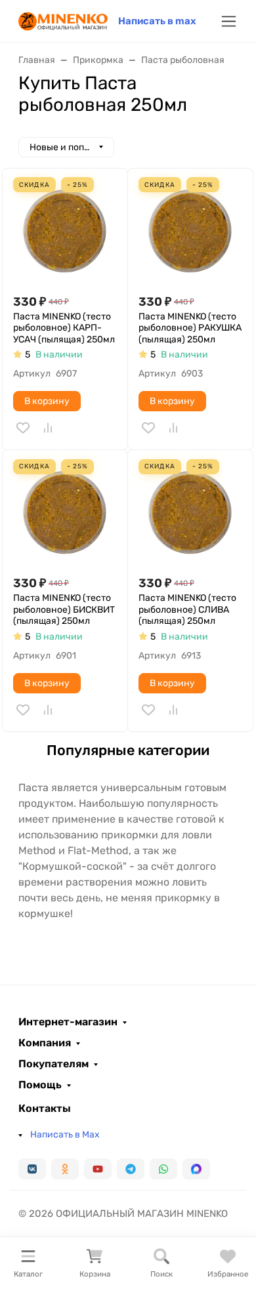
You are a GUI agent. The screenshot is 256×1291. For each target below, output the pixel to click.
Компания (44, 1043)
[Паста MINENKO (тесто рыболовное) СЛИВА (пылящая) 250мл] (190, 512)
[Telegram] (130, 1168)
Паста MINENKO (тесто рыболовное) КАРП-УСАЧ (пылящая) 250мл (64, 328)
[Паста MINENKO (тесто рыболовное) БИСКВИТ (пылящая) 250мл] (65, 512)
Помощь (40, 1085)
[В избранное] (23, 428)
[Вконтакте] (32, 1168)
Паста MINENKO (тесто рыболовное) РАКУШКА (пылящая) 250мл (190, 328)
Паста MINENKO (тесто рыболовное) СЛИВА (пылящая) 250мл (187, 609)
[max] (196, 1168)
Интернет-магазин (67, 1022)
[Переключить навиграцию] (229, 21)
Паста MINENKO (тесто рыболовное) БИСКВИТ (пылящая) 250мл (64, 609)
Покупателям (53, 1064)
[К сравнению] (48, 428)
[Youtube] (98, 1168)
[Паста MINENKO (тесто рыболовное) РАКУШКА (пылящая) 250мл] (190, 231)
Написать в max (157, 21)
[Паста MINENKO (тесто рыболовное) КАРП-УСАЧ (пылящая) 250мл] (65, 231)
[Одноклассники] (65, 1168)
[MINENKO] (63, 20)
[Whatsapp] (163, 1168)
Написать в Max (65, 1134)
